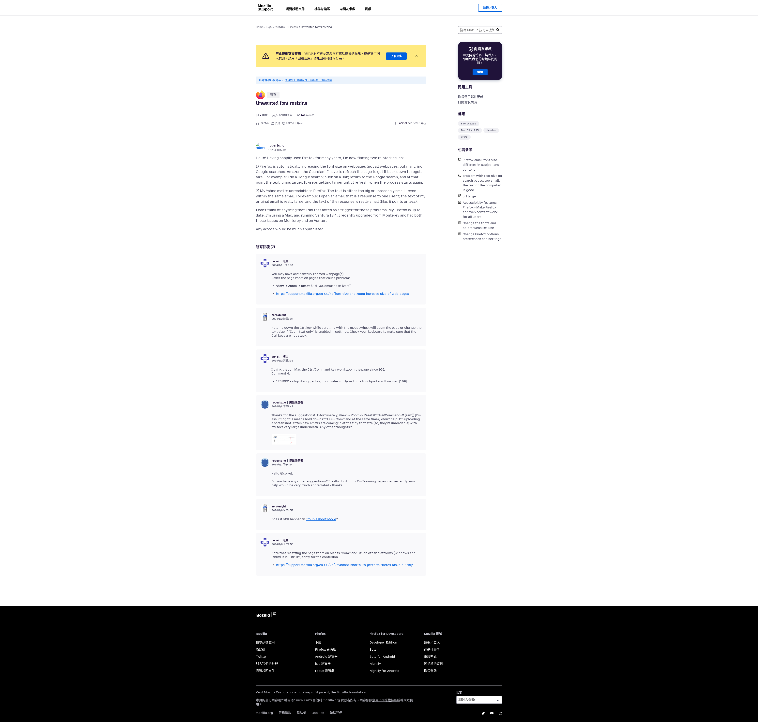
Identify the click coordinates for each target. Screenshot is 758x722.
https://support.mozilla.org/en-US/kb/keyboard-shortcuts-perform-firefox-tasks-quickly (344, 565)
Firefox (293, 27)
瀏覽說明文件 (295, 9)
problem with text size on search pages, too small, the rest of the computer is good (482, 183)
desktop (491, 130)
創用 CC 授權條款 (384, 700)
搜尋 (498, 30)
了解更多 (396, 56)
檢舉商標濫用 (265, 642)
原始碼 (260, 649)
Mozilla (266, 615)
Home (260, 27)
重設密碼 (430, 656)
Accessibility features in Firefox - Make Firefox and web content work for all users (481, 210)
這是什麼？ (432, 649)
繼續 (480, 72)
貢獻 (368, 9)
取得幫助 (430, 671)
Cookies (318, 713)
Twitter (261, 656)
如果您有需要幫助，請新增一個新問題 (308, 80)
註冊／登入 (490, 7)
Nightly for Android (384, 671)
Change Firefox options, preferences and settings (482, 236)
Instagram (500, 713)
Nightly (375, 664)
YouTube (491, 713)
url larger (470, 196)
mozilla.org (264, 713)
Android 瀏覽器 (326, 656)
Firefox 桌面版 (325, 649)
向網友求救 (347, 9)
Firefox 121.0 (468, 123)
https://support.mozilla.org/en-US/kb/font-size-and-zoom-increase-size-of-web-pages (342, 294)
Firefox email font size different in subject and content (481, 164)
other (464, 137)
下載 (318, 642)
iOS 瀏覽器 (323, 664)
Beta (373, 649)
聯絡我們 (336, 713)
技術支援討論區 (276, 27)
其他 (277, 123)
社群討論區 (322, 9)
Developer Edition (383, 642)
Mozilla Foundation (351, 692)
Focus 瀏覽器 (324, 671)
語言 (459, 692)
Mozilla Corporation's (280, 692)
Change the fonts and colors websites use (479, 225)
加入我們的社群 (267, 664)
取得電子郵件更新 (470, 97)
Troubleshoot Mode (321, 519)
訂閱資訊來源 (467, 102)
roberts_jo (276, 145)
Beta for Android (382, 656)
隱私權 (301, 713)
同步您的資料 (433, 664)
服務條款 (285, 713)
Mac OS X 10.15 (470, 130)
